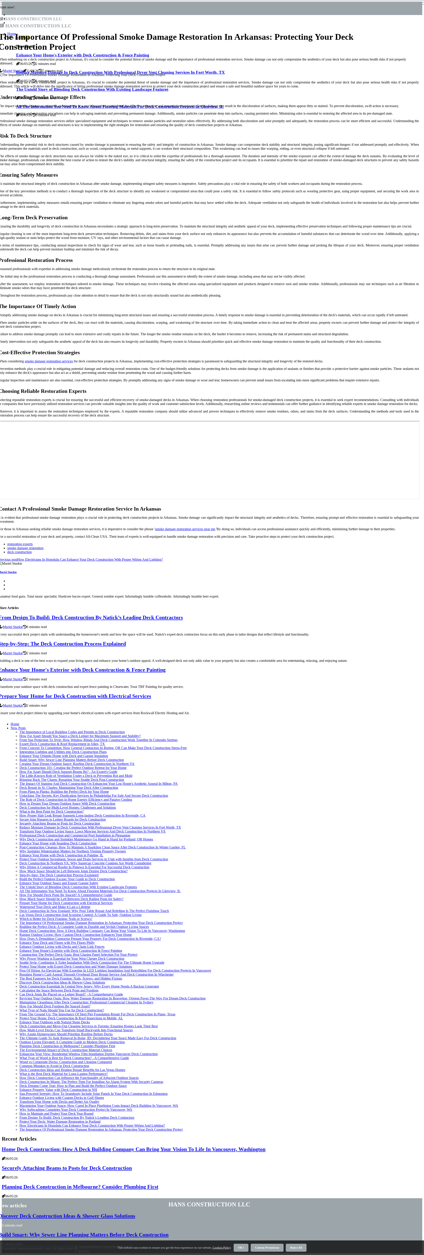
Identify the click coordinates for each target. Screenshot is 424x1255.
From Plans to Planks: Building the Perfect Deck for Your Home (64, 791)
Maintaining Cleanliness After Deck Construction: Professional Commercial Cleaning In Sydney (86, 1002)
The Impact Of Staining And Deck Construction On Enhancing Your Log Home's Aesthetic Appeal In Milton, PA (98, 784)
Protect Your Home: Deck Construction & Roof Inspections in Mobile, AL (71, 1018)
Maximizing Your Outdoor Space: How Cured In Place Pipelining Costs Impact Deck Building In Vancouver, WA (98, 1105)
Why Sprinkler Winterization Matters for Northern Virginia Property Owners (72, 851)
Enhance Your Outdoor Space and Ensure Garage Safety (58, 883)
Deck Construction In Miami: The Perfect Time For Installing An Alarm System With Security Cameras (91, 1082)
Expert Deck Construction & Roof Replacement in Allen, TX (62, 744)
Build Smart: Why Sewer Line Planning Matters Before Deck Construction (71, 760)
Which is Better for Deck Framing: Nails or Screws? (55, 919)
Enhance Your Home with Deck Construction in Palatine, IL (61, 855)
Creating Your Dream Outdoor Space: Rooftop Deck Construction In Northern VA (76, 764)
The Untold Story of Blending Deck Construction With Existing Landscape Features (78, 887)
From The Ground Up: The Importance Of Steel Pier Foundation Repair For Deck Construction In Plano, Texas (97, 1014)
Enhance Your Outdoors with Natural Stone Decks (54, 1022)
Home (15, 724)
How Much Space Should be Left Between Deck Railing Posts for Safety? (71, 899)
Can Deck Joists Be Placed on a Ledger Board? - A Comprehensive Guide (71, 994)
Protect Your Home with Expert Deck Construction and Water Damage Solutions (75, 966)
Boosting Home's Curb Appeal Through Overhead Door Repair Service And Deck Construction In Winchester (96, 974)
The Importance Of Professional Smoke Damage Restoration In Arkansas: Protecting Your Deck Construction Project (101, 923)
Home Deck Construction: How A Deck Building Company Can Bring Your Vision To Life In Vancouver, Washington (102, 931)
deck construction (19, 552)
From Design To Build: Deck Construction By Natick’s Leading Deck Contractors (76, 1117)
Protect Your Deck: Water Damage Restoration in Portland (59, 1121)
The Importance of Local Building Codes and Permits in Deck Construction (72, 732)
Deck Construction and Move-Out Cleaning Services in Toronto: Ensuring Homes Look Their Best (88, 1026)
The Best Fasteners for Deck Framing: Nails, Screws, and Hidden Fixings (70, 978)
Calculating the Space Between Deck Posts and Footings (58, 990)
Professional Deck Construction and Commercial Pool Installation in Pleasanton (74, 835)
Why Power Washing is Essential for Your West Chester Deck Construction (71, 958)
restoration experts (20, 544)
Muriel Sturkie (13, 71)
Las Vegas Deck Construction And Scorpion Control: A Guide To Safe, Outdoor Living (80, 915)
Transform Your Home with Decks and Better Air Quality (59, 1102)
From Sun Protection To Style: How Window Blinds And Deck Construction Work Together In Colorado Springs (98, 740)
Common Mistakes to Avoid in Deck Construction (54, 1066)
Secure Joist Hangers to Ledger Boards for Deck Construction (62, 819)
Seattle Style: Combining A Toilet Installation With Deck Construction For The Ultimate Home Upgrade (91, 962)
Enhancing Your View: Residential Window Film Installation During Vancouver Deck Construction (88, 1054)
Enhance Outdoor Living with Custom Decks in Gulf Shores (61, 1098)
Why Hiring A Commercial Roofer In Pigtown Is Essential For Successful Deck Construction (84, 867)
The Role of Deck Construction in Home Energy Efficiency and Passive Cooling (75, 799)
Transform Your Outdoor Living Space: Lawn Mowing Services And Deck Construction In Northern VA (92, 831)
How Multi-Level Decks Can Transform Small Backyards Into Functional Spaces (76, 1030)
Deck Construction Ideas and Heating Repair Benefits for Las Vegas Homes (72, 1070)
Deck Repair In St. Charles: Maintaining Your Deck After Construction (68, 787)
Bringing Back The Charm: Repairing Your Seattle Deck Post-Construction (71, 780)
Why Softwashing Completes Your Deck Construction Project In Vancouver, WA (75, 1109)
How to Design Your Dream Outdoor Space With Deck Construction (67, 803)
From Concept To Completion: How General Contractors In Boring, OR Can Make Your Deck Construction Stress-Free (103, 748)
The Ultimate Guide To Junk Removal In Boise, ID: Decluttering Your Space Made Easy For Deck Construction (97, 1038)
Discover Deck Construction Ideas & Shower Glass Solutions (62, 982)
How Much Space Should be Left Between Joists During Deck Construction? (73, 871)
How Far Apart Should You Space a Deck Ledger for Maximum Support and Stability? (80, 736)
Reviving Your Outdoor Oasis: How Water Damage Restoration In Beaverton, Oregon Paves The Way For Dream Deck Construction (112, 998)
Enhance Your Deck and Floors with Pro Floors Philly (57, 943)
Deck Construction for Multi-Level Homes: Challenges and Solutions (67, 807)
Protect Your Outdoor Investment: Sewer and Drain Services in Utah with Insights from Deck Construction (93, 859)
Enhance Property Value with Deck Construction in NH (58, 1090)
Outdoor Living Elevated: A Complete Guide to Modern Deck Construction (72, 1042)
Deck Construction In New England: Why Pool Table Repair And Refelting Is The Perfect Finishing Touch (94, 911)
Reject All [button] (296, 1247)
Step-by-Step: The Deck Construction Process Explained (58, 875)
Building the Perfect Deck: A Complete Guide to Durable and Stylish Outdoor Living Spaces (84, 927)
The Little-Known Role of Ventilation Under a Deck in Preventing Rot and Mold (75, 776)
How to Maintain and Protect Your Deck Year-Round (56, 1113)
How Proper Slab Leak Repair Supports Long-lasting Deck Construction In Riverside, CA (82, 815)
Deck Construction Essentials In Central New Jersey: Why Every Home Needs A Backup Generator (89, 986)
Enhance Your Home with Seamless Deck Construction (58, 843)
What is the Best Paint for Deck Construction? (51, 811)
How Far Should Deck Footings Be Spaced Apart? (54, 1006)
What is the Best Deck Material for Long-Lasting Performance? (63, 1074)
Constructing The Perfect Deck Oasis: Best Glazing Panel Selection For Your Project (78, 954)
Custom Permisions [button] (267, 1247)
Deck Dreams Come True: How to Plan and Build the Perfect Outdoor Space (73, 1086)
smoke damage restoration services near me (185, 529)
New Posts (18, 728)
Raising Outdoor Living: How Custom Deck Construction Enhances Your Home (75, 935)
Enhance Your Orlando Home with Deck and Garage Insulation (63, 756)
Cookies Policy (221, 1247)
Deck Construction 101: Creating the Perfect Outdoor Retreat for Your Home (73, 768)
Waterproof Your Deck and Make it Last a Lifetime (54, 907)
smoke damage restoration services (49, 361)
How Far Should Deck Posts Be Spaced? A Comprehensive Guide (65, 895)
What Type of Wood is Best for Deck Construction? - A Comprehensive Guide (74, 1058)
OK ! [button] (241, 1247)
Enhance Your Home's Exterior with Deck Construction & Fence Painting (70, 950)
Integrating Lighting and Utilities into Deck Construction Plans (63, 752)
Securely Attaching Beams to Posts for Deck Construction (59, 823)
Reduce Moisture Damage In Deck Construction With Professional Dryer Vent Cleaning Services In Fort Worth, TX (100, 827)
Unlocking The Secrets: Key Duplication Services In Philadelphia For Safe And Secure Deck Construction (93, 795)
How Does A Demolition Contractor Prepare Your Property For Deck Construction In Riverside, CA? (90, 939)
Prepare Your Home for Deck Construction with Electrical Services (66, 903)
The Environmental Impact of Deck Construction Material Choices (65, 1050)
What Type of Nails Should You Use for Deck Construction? (61, 1010)
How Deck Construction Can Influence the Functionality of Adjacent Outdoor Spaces (79, 1078)
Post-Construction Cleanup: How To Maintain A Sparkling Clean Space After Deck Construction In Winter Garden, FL (102, 847)
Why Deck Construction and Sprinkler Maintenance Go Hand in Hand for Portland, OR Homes (86, 839)
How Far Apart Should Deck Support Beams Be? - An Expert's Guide (68, 772)
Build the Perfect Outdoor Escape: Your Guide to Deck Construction (67, 879)
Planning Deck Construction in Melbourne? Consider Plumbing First (67, 1046)
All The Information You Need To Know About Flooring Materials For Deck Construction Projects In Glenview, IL (100, 891)
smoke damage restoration (25, 548)
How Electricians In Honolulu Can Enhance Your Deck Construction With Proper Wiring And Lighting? (92, 1125)
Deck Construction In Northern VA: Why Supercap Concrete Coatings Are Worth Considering (85, 863)
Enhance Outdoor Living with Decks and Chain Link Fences (61, 946)
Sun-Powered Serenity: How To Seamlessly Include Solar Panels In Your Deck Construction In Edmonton (93, 1094)
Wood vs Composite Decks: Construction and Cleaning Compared (65, 1062)
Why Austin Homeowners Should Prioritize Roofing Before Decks (66, 1034)
